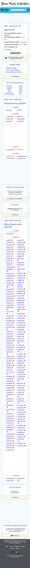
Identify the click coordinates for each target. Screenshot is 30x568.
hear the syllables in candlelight (14, 276)
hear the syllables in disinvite (12, 294)
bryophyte (20, 273)
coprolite (9, 289)
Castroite (9, 278)
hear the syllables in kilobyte (23, 336)
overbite (19, 372)
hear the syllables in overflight (13, 376)
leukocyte (9, 347)
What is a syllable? (11, 68)
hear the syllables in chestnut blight (22, 287)
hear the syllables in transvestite (7, 431)
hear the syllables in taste (10, 110)
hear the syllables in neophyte (24, 367)
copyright (20, 291)
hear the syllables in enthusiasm (25, 156)
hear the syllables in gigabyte (12, 318)
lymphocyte (20, 349)
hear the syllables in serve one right (7, 411)
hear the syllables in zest (21, 110)
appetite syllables (13, 30)
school (20, 88)
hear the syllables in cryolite (12, 291)
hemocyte (9, 322)
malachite (9, 356)
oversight (9, 378)
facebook (13, 552)
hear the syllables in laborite (23, 339)
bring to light (21, 269)
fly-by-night (10, 311)
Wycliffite (20, 443)
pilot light (9, 385)
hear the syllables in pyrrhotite (13, 390)
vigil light (9, 440)
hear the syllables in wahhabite (24, 437)
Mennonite (20, 360)
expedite (8, 305)
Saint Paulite (20, 394)
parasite (8, 381)
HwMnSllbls (15, 4)
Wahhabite (20, 437)
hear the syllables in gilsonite (23, 318)
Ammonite (9, 244)
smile (20, 90)
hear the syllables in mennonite (24, 361)
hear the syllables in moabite (23, 363)
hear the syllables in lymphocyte (18, 352)
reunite (8, 392)
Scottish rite (9, 401)
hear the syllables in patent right (18, 381)
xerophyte (9, 447)
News (11, 546)
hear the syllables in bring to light (18, 271)
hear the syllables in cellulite (12, 280)
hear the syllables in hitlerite (12, 325)
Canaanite (20, 275)
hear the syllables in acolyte (11, 240)
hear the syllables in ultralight (24, 432)
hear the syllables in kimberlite (13, 340)
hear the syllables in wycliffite (24, 443)
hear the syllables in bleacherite (14, 267)
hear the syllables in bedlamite (13, 258)
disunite (19, 295)
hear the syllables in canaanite (24, 275)
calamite (8, 273)
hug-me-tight (10, 327)
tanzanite (20, 419)
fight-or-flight (21, 309)
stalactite (20, 414)
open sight (20, 370)
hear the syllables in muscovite (13, 365)
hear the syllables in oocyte (11, 370)
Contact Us (13, 58)
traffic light (9, 427)
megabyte (9, 360)
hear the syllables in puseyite (23, 388)
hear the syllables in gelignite (23, 313)
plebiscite (20, 385)
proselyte (9, 387)
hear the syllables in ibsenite (23, 329)
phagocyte (20, 383)
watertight (9, 445)
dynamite (20, 300)
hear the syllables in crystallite (24, 293)
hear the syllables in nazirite (12, 367)
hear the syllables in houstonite (25, 325)
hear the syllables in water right (14, 443)
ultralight (20, 432)
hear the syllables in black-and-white (11, 265)
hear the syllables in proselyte (13, 388)
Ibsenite (19, 329)
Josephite (9, 338)
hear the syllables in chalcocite (13, 283)
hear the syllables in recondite (24, 390)
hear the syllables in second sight (18, 403)
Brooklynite (9, 269)
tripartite (20, 427)
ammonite (20, 242)
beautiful (9, 86)
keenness (19, 119)
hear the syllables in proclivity (24, 158)
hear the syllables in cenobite (23, 282)
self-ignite (20, 405)
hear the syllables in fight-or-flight (18, 311)
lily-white (20, 347)
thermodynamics (9, 93)
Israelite (8, 480)
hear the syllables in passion (23, 121)
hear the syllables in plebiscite (24, 385)
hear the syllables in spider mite (25, 412)
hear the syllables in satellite (23, 399)
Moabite (19, 363)
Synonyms (11, 25)
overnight (20, 374)
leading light (21, 340)
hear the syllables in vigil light (13, 441)
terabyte (8, 425)
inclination (9, 158)
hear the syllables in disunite (23, 296)
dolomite (9, 298)
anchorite (20, 247)
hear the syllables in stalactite (24, 414)
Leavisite (9, 345)
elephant (9, 88)
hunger (8, 119)
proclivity (20, 158)
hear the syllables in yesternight (25, 445)
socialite (8, 413)
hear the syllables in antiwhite (13, 251)
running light (10, 394)
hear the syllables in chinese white (7, 287)
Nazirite (8, 367)
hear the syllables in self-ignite (24, 405)
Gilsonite (19, 318)
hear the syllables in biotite (11, 260)
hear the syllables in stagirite (12, 418)
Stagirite (8, 418)
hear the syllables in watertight (13, 445)
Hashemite (9, 320)
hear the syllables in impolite (12, 334)
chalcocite (9, 282)
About (6, 546)
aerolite (8, 242)
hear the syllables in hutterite (24, 327)
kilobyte (19, 336)
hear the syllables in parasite (12, 381)
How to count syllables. (12, 70)
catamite (19, 280)
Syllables (6, 99)
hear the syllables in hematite (23, 320)
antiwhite (9, 251)
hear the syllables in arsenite (23, 254)
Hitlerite (8, 325)
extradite (19, 307)
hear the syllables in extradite (23, 307)
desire (19, 116)
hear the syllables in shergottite (25, 407)
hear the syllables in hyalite (11, 331)
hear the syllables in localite (12, 350)
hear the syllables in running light (7, 396)
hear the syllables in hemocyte (13, 323)
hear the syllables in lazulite (12, 343)
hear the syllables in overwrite (24, 377)
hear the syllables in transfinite (24, 425)
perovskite (9, 383)
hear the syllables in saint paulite (18, 396)
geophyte (9, 316)
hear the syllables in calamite (12, 274)
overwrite (20, 376)
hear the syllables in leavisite (13, 345)
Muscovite (9, 365)
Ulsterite (8, 436)
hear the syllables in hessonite (24, 323)
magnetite (20, 354)
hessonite (20, 322)
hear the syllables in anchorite (24, 247)
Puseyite (19, 387)
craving (8, 116)
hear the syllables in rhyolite (23, 392)
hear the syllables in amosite (12, 247)
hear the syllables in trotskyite (24, 430)
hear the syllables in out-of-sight (7, 374)
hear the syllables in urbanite (23, 434)
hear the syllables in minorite (12, 363)
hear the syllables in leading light (18, 343)
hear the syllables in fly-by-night (7, 313)
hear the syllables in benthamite (18, 260)
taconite (8, 423)
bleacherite (9, 267)
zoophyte (9, 450)
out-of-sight (10, 372)
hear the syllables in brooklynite (7, 271)
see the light (9, 405)
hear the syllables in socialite (12, 414)
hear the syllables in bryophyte (24, 273)
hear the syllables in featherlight (7, 309)
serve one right (10, 409)
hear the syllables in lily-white (24, 347)
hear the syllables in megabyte (13, 361)
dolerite (19, 298)
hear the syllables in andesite (12, 249)
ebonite (8, 300)
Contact (23, 546)
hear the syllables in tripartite (23, 428)
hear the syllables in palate (11, 121)
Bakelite (19, 256)
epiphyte (19, 302)
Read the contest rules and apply (15, 198)
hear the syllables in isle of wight (18, 480)
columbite (20, 289)
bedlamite (9, 258)
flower (20, 91)
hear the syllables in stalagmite (13, 420)
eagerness (9, 149)
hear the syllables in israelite (12, 480)
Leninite (19, 345)
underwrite (9, 438)
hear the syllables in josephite (13, 338)
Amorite (19, 244)
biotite (8, 260)
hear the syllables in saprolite (12, 399)
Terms (12, 548)
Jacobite (8, 336)
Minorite (8, 363)
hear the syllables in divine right (14, 296)
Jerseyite (19, 334)
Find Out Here (15, 497)
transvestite (9, 429)
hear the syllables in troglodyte (13, 434)
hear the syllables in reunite (11, 392)
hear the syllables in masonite (24, 358)
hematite (19, 320)
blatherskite (20, 264)
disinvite (8, 294)
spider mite (20, 412)
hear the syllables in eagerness (13, 150)
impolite (8, 334)
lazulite (8, 343)
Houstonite (20, 325)
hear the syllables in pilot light (13, 385)
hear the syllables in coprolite (13, 289)
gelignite (19, 313)
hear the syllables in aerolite (12, 242)
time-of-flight (21, 421)
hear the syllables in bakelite (23, 256)
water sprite (20, 439)
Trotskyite (20, 430)
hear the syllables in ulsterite (12, 436)
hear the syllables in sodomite (13, 416)
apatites (8, 254)
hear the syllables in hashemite (14, 320)
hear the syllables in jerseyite (23, 334)
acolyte (8, 240)
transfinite (20, 425)
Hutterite (20, 327)
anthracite (20, 249)
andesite (8, 249)
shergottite (20, 407)
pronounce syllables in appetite (16, 47)
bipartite (19, 262)
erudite (19, 305)
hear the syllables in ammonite (13, 245)
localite (8, 349)
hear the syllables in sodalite (23, 410)
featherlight (9, 307)
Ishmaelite (9, 478)
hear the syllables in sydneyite (24, 417)
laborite (19, 338)
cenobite (19, 282)
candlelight (9, 276)
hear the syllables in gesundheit (25, 316)
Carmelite (20, 278)
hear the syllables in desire (22, 116)
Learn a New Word (15, 53)
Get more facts (15, 214)
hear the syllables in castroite (13, 278)
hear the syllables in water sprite (18, 441)
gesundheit (20, 316)
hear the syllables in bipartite (23, 262)
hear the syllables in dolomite (13, 298)
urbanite (19, 434)
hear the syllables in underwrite (14, 438)
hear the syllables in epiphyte (23, 302)
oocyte (8, 370)
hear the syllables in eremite (12, 303)
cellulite (8, 280)
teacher (21, 86)
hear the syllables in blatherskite (18, 267)
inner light (20, 332)
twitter (16, 552)
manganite (20, 356)
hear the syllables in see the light (7, 407)
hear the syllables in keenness (23, 119)
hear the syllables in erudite (22, 305)
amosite (8, 247)
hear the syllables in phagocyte (24, 383)
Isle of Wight (21, 478)
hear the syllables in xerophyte (13, 447)
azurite (8, 256)
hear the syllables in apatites (12, 254)
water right (9, 443)
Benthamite (20, 258)
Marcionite (9, 358)
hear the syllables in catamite (23, 280)
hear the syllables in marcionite (14, 358)
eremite (8, 303)
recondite (20, 390)
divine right (9, 296)
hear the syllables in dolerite (23, 298)
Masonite (20, 358)
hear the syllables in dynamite (24, 300)
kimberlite (9, 340)
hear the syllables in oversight (13, 379)
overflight (9, 376)
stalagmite (9, 420)
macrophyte (9, 352)
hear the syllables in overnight (24, 374)
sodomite (9, 416)
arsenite (19, 254)
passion (19, 121)
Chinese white (10, 285)
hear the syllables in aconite (22, 240)
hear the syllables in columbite (24, 289)
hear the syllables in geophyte (13, 316)
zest (18, 110)
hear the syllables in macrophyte (7, 354)
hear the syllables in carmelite (24, 278)
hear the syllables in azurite (11, 256)
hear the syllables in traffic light (14, 427)
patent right (20, 379)
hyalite (8, 331)
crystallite (20, 293)
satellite (19, 399)
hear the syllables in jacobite (12, 336)
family (9, 91)
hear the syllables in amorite (23, 245)
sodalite (19, 410)
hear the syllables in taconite (12, 423)
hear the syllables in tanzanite (24, 419)
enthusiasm (20, 156)
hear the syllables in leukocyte (13, 347)
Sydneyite (20, 416)
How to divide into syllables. (14, 72)
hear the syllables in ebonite (12, 300)
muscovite (20, 365)
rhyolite (19, 392)
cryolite (8, 291)
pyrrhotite (9, 390)
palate (8, 121)
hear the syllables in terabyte (12, 425)
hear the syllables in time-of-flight (18, 423)
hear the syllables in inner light (24, 332)
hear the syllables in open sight (24, 370)
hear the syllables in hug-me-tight (7, 329)
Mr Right (8, 233)
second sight (20, 401)
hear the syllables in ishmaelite (13, 478)
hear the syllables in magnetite (24, 354)
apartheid (20, 251)
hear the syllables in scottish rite (7, 403)
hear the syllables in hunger (11, 119)
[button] (24, 10)
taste (7, 110)
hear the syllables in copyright (24, 291)
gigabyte (8, 318)
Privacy (17, 548)
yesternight (20, 445)
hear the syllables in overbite (23, 372)
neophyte (20, 367)
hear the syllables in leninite (23, 345)
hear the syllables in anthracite (24, 249)
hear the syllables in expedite (12, 305)
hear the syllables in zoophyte (13, 450)
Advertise (17, 546)
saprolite (9, 399)
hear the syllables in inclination (14, 158)
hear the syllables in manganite (24, 356)
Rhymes (16, 25)
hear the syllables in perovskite (13, 383)
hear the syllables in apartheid (24, 251)
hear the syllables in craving (12, 116)
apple (9, 90)
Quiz (20, 25)
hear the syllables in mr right (12, 233)
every (20, 93)
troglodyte (9, 434)
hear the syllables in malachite (13, 356)
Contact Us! (16, 535)
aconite (19, 240)
